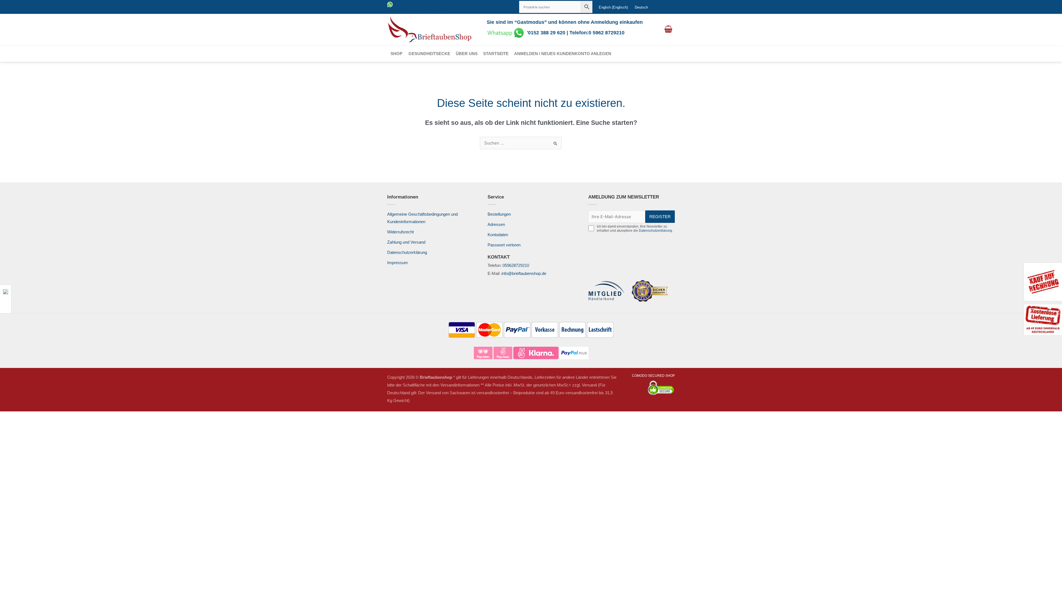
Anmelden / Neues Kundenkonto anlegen (562, 53)
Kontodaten (498, 234)
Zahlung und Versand (406, 242)
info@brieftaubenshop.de (523, 273)
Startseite (496, 53)
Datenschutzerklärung (407, 252)
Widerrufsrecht (400, 232)
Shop (396, 53)
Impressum (397, 262)
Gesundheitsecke (429, 53)
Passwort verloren (504, 245)
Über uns (467, 53)
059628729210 (516, 265)
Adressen (496, 224)
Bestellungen (499, 214)
